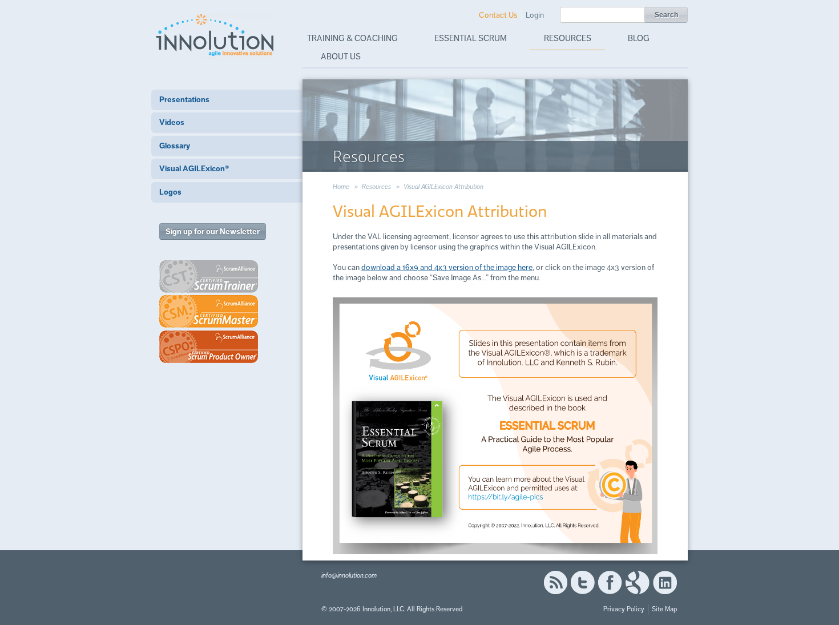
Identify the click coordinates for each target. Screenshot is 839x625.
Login (535, 15)
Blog (639, 38)
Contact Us (498, 15)
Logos (170, 192)
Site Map (664, 609)
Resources (567, 38)
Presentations (184, 99)
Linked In (665, 582)
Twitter (583, 582)
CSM (208, 311)
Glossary (174, 146)
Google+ (638, 582)
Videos (171, 122)
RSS (555, 582)
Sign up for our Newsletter (213, 231)
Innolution (215, 34)
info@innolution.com (349, 575)
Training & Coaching (352, 38)
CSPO (208, 346)
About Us (341, 56)
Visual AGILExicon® (194, 169)
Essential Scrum (470, 38)
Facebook (610, 582)
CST (208, 276)
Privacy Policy (623, 609)
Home (341, 187)
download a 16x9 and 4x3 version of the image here (447, 267)
